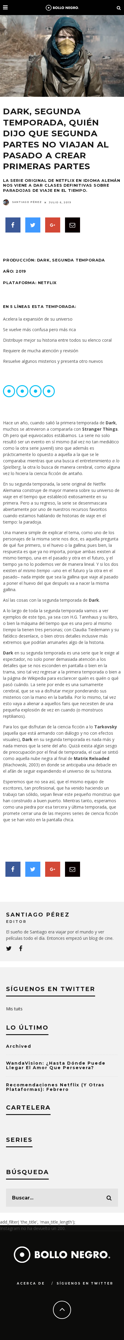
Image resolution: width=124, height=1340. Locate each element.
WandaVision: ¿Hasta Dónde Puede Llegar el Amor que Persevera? (56, 1065)
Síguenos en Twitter (85, 1283)
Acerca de (31, 1283)
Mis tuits (14, 1009)
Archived (18, 1046)
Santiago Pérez (27, 202)
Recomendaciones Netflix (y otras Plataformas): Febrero (55, 1087)
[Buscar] (119, 7)
